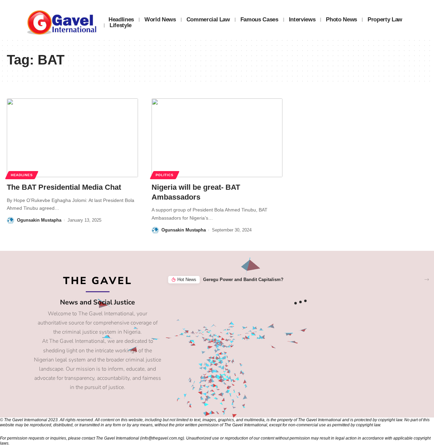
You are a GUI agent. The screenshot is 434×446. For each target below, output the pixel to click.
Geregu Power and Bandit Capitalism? (243, 279)
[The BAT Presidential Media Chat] (72, 137)
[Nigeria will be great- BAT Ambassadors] (217, 137)
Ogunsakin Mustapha (39, 220)
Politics (165, 175)
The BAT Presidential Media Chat (64, 187)
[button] (427, 279)
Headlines (22, 175)
